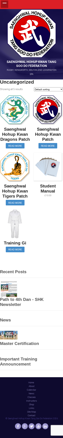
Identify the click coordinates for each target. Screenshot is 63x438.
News (31, 393)
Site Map (31, 411)
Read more (15, 145)
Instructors (31, 400)
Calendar (31, 390)
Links (31, 408)
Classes (31, 397)
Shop (31, 404)
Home (31, 382)
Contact (31, 415)
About (31, 386)
